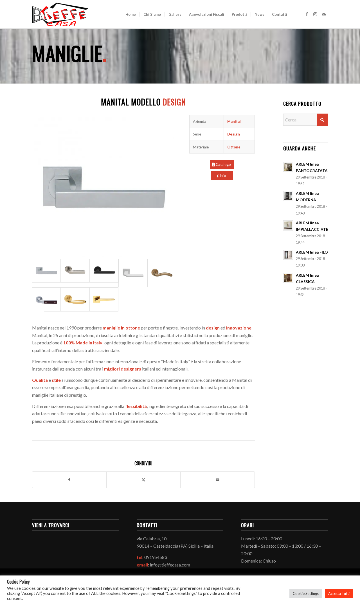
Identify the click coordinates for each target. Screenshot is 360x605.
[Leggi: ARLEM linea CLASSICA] (288, 278)
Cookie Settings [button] (306, 593)
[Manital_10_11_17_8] (104, 273)
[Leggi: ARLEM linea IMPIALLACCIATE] (288, 225)
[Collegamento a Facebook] (307, 14)
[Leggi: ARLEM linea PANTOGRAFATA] (288, 167)
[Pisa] (75, 299)
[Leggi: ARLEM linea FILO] (288, 255)
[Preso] (104, 299)
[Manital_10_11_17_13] (132, 273)
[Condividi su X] (143, 479)
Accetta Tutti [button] (339, 593)
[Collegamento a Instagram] (315, 14)
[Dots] (75, 273)
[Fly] (161, 273)
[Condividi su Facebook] (69, 479)
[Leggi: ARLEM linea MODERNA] (288, 196)
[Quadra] (46, 299)
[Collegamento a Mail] (324, 14)
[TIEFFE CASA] (60, 14)
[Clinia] (104, 187)
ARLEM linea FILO (312, 252)
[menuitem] (131, 14)
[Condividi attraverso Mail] (217, 479)
